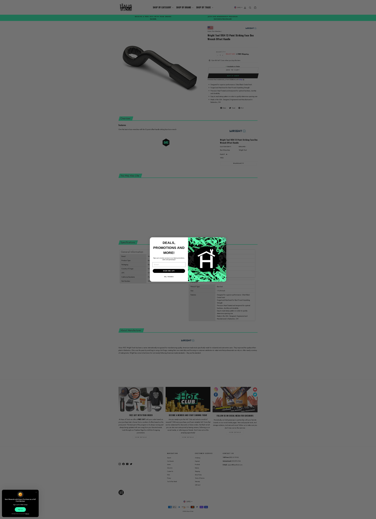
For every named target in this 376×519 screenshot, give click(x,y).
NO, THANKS (169, 276)
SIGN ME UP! (169, 271)
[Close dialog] (223, 239)
